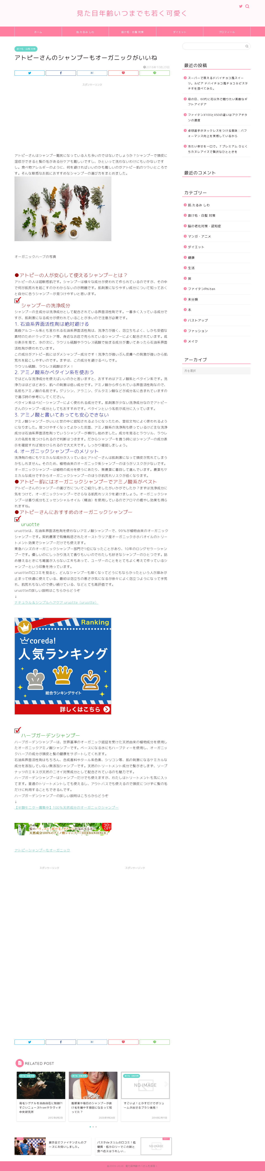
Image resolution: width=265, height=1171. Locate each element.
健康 (191, 257)
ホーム (38, 32)
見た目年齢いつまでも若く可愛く (132, 13)
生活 (191, 268)
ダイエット (180, 32)
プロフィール (227, 32)
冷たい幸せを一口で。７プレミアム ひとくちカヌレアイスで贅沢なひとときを (218, 149)
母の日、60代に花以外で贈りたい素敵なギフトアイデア (218, 101)
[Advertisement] (92, 117)
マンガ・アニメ (199, 236)
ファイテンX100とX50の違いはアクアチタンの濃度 (218, 117)
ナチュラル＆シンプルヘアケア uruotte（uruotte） (56, 602)
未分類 (193, 299)
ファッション (198, 331)
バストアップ (198, 320)
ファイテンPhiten (201, 289)
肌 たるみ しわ (85, 32)
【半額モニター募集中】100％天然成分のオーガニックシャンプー (66, 807)
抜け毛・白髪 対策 (132, 32)
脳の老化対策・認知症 (204, 226)
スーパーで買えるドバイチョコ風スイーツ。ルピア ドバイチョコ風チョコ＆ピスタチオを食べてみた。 (218, 83)
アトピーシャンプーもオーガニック (42, 850)
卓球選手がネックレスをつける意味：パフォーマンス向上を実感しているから (217, 133)
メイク (193, 341)
